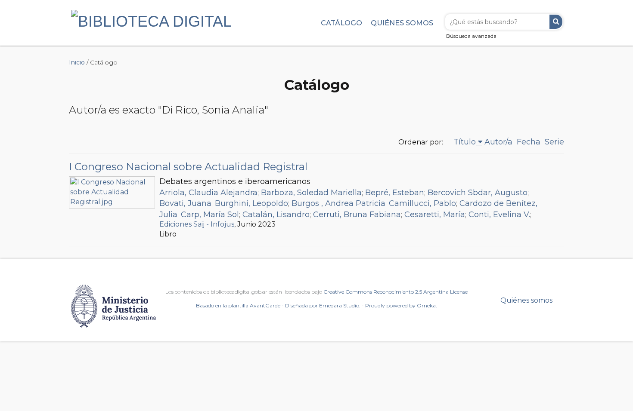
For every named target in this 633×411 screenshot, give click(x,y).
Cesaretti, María (434, 214)
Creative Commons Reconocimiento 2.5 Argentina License (395, 291)
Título (464, 142)
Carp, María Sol (210, 214)
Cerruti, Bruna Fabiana (357, 214)
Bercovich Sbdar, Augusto (478, 192)
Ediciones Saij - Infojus (196, 224)
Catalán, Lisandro (276, 214)
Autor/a (498, 142)
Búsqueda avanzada (471, 36)
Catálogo (341, 22)
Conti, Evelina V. (499, 214)
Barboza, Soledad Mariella (311, 192)
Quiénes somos (402, 22)
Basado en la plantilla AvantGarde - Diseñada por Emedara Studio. (278, 305)
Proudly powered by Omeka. (401, 305)
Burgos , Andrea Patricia (338, 203)
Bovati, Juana (185, 203)
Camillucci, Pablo (422, 203)
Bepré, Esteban (394, 192)
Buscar (555, 22)
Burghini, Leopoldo (251, 203)
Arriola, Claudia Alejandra (208, 192)
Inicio (77, 62)
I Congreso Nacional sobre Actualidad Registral (188, 166)
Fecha (528, 142)
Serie (554, 142)
